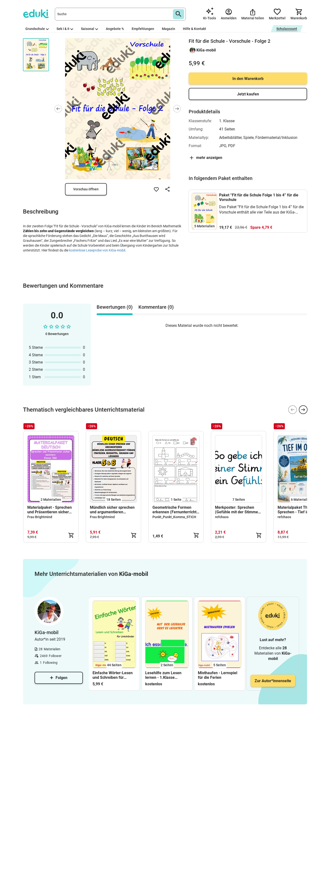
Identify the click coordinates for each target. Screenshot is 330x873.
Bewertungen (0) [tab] (115, 307)
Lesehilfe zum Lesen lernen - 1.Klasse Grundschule (163, 675)
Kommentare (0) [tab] (156, 307)
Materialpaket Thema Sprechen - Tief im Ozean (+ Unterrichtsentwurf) (300, 509)
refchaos (222, 517)
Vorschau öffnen (86, 189)
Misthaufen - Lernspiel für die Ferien (217, 675)
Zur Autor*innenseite (273, 681)
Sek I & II (63, 29)
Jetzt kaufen (248, 94)
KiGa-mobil (206, 50)
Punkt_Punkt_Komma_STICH (174, 517)
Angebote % (115, 29)
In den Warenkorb (248, 78)
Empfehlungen (143, 29)
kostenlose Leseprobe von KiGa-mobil (97, 250)
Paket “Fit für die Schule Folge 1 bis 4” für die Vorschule (258, 197)
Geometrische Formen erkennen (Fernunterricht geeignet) (174, 509)
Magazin (168, 29)
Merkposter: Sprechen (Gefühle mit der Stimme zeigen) (236, 509)
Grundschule (35, 29)
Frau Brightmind (39, 517)
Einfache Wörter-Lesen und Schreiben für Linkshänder (113, 675)
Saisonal (87, 29)
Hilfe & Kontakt (194, 29)
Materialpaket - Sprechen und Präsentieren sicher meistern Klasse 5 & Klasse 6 (49, 509)
